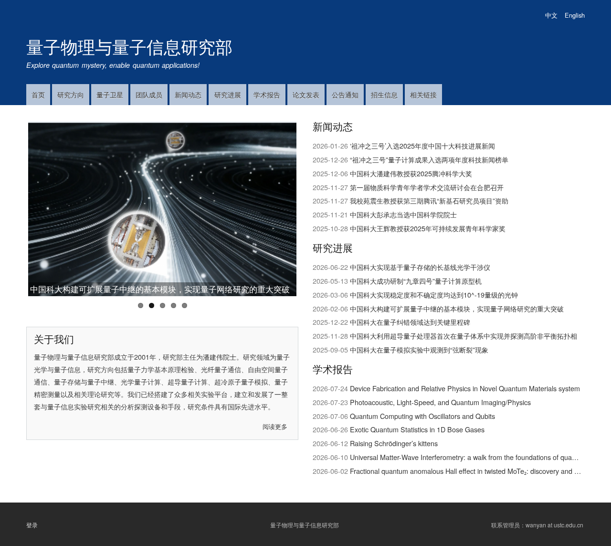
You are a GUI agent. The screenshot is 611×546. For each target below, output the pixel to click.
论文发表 (306, 94)
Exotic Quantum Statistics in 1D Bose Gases (417, 429)
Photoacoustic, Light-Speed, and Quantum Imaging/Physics (440, 402)
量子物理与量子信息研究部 (129, 46)
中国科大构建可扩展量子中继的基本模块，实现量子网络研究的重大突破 (160, 289)
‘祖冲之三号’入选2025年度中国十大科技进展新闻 (422, 145)
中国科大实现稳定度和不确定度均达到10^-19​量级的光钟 (434, 294)
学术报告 (266, 94)
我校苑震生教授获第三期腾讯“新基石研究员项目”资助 (429, 200)
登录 (32, 524)
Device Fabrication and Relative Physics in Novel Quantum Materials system (465, 388)
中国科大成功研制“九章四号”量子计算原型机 (416, 281)
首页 (38, 94)
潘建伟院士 (219, 357)
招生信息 (384, 94)
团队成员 (149, 94)
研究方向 (70, 94)
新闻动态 (188, 94)
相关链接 (423, 94)
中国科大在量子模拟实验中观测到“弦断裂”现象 (419, 349)
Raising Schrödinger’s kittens (394, 443)
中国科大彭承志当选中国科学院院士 (403, 214)
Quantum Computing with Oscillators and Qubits (422, 416)
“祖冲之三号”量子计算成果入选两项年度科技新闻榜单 (429, 159)
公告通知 (345, 94)
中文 (551, 15)
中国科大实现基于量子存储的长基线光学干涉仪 (420, 267)
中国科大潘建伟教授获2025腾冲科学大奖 (411, 173)
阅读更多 (275, 426)
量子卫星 (109, 94)
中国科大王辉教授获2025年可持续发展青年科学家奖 (428, 228)
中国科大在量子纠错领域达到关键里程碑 (410, 322)
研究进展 (227, 94)
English (575, 15)
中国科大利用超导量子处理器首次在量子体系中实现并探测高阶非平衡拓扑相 (463, 336)
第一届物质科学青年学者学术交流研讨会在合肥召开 (427, 187)
